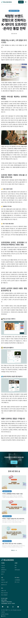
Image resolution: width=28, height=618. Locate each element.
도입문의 (14, 462)
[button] (25, 2)
